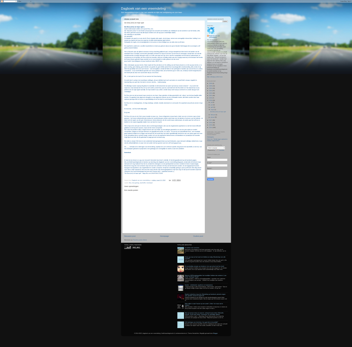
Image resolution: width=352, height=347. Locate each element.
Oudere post (198, 236)
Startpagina (210, 137)
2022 (210, 93)
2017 (210, 120)
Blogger (215, 333)
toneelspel (150, 183)
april (212, 107)
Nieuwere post (130, 236)
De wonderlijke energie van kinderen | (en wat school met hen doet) (204, 266)
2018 (210, 100)
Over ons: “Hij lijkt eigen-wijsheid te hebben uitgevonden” (217, 139)
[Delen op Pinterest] (180, 180)
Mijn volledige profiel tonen (215, 77)
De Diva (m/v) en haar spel (218, 111)
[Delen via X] (176, 180)
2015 (210, 125)
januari (213, 117)
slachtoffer (143, 183)
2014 (210, 127)
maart (212, 109)
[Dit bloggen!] (175, 180)
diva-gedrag (135, 183)
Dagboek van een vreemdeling (143, 8)
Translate (221, 150)
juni (212, 105)
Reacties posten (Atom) (140, 240)
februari (213, 114)
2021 (210, 95)
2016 (210, 122)
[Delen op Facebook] (178, 180)
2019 (210, 98)
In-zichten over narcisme (192, 247)
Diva (130, 183)
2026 (210, 83)
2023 (210, 90)
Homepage (164, 236)
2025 (210, 86)
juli (212, 102)
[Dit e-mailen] (173, 180)
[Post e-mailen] (169, 180)
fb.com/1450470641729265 (155, 173)
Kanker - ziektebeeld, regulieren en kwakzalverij (199, 285)
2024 (210, 88)
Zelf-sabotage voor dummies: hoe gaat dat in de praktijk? (201, 322)
